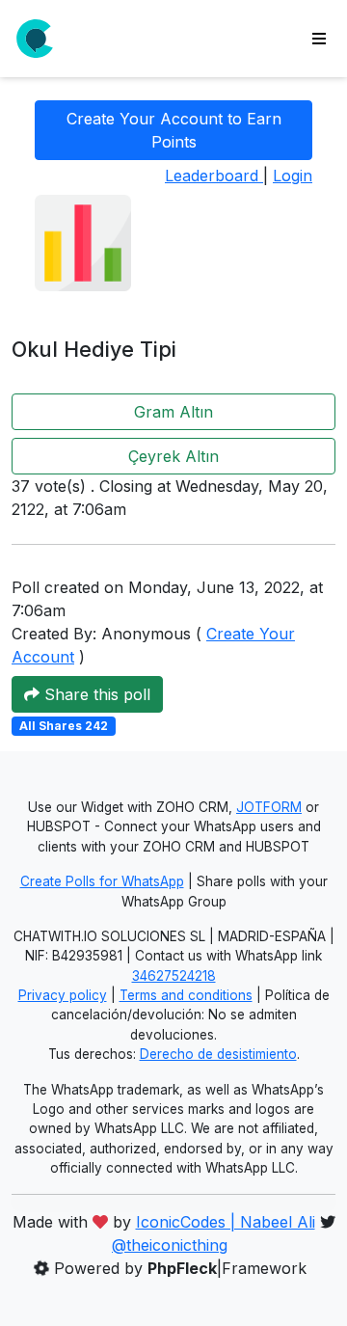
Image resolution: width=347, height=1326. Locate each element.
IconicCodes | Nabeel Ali (225, 1221)
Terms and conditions (186, 995)
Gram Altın (173, 411)
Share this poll (95, 694)
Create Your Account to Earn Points (174, 130)
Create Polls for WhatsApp (102, 881)
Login (292, 175)
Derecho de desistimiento (218, 1054)
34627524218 (174, 976)
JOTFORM (269, 807)
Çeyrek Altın (173, 456)
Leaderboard (214, 175)
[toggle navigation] (319, 38)
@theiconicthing (169, 1245)
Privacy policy (62, 995)
